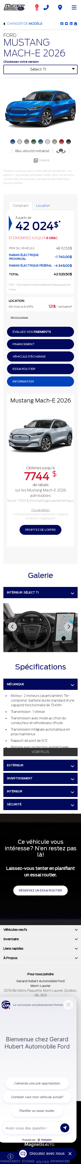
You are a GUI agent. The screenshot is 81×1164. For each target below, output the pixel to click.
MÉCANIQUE (15, 684)
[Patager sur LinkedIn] (70, 23)
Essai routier (24, 369)
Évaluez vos (32, 331)
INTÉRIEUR (14, 791)
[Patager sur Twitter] (66, 23)
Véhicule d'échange (29, 356)
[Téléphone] (46, 7)
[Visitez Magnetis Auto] (41, 1144)
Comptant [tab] (21, 205)
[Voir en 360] (61, 151)
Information (23, 381)
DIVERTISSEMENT (20, 778)
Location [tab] (43, 205)
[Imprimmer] (75, 23)
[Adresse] (60, 7)
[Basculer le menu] (72, 7)
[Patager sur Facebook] (62, 23)
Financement (24, 344)
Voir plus (40, 752)
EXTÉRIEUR (15, 765)
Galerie (44, 160)
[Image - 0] (40, 627)
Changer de (24, 23)
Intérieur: (23, 592)
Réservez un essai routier (40, 890)
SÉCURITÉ (14, 804)
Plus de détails (40, 510)
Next (68, 626)
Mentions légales (19, 317)
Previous (12, 626)
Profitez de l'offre (40, 529)
